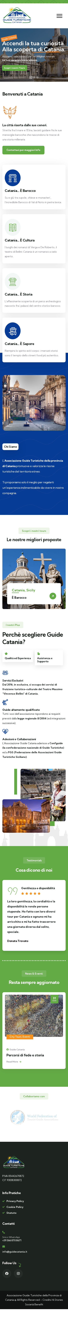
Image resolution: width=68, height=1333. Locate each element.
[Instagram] (18, 1273)
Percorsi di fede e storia (25, 1055)
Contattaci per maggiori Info (23, 150)
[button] (64, 581)
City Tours (16, 1036)
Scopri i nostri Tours (14, 68)
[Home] (17, 15)
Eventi (26, 1036)
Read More (12, 1061)
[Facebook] (6, 1273)
